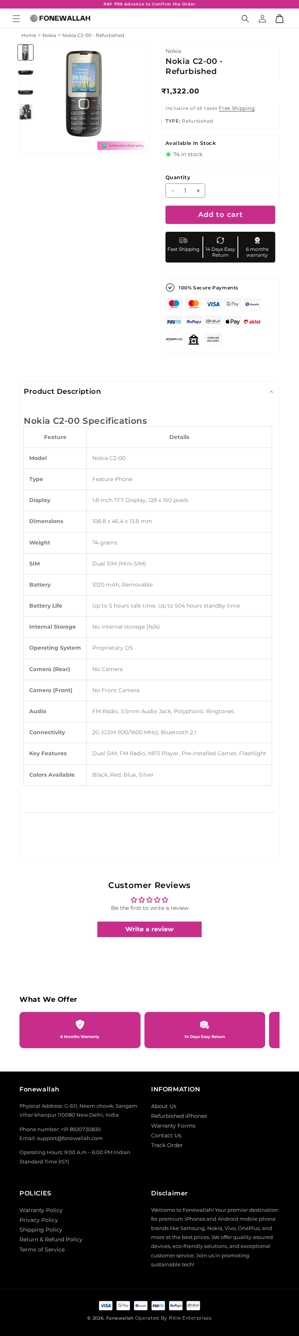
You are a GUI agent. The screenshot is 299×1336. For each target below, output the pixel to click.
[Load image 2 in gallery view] (26, 72)
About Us (163, 1106)
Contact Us (166, 1135)
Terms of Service (42, 1249)
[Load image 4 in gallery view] (26, 112)
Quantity (177, 177)
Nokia (49, 35)
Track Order (167, 1145)
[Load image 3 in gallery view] (26, 92)
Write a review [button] (149, 929)
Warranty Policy (41, 1210)
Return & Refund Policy (51, 1239)
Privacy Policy (38, 1219)
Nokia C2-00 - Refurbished (93, 35)
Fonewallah (120, 1318)
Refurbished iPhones (179, 1115)
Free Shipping (237, 108)
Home (28, 35)
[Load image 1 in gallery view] (26, 52)
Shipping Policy (40, 1229)
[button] (16, 18)
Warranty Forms (173, 1125)
